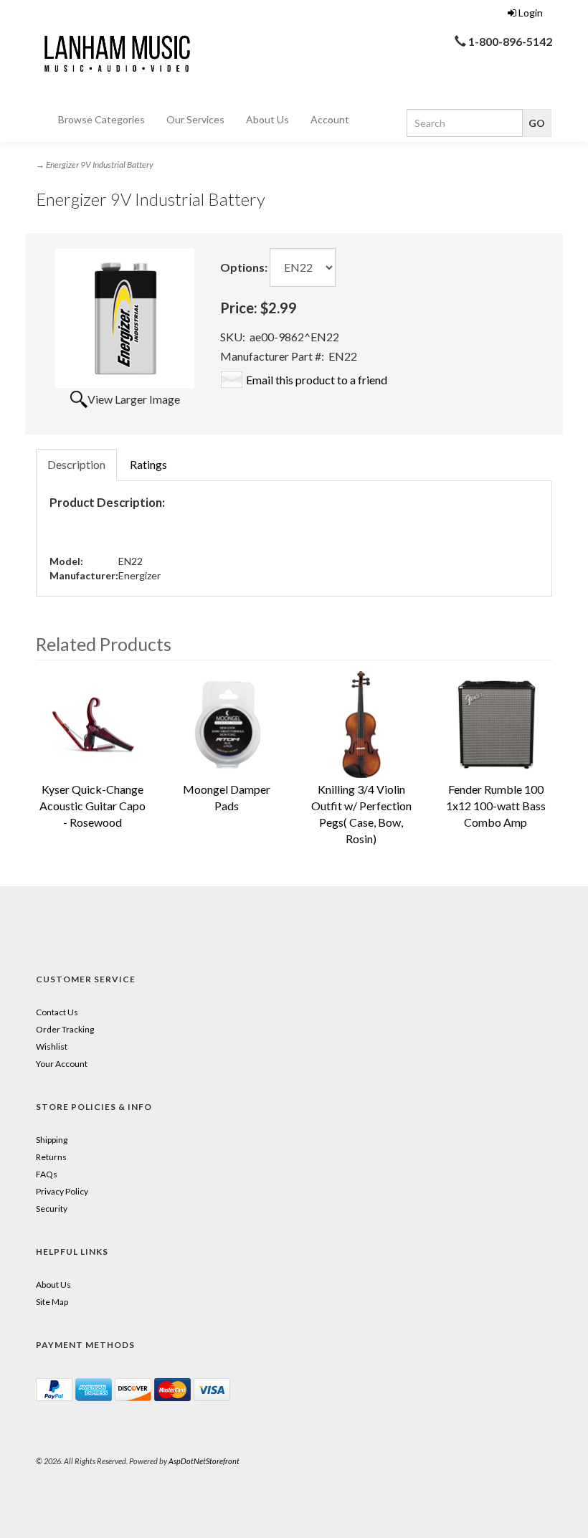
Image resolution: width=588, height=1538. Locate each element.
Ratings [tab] (148, 464)
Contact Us (57, 1012)
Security (51, 1208)
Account (329, 119)
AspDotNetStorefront (204, 1461)
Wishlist (51, 1046)
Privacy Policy (62, 1191)
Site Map (52, 1301)
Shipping (51, 1139)
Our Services (195, 119)
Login (530, 12)
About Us (267, 119)
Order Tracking (65, 1029)
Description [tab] (76, 464)
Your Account (61, 1063)
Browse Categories (101, 119)
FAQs (46, 1174)
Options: (243, 267)
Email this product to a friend (316, 379)
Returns (51, 1157)
